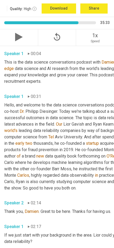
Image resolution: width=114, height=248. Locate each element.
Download (59, 8)
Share (94, 8)
